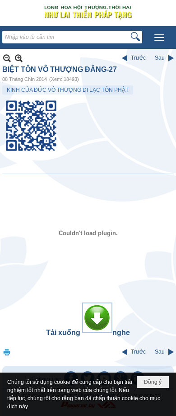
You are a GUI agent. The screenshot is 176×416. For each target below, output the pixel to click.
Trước (138, 58)
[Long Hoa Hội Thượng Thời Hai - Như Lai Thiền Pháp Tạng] (88, 12)
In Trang (6, 352)
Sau (160, 58)
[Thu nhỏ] (7, 58)
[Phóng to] (18, 58)
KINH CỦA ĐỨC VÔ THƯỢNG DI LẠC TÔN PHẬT (68, 90)
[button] (159, 37)
